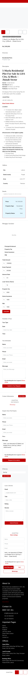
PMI (3, 303)
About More (5, 602)
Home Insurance (7, 296)
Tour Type (5, 322)
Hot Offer (13, 36)
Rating (6, 504)
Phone (4, 351)
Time (3, 334)
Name (4, 344)
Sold (4, 36)
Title (6, 496)
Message (5, 366)
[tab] (3, 32)
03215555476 (15, 402)
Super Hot (18, 36)
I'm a (3, 436)
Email (3, 359)
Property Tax (6, 289)
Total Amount (6, 260)
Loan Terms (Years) (8, 282)
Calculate (6, 311)
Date (3, 326)
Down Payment (6, 267)
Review (7, 508)
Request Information (14, 460)
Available (8, 36)
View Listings (22, 396)
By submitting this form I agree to (15, 381)
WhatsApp (12, 404)
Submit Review (14, 523)
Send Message (8, 567)
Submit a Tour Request (14, 386)
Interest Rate (6, 274)
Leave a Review (6, 476)
